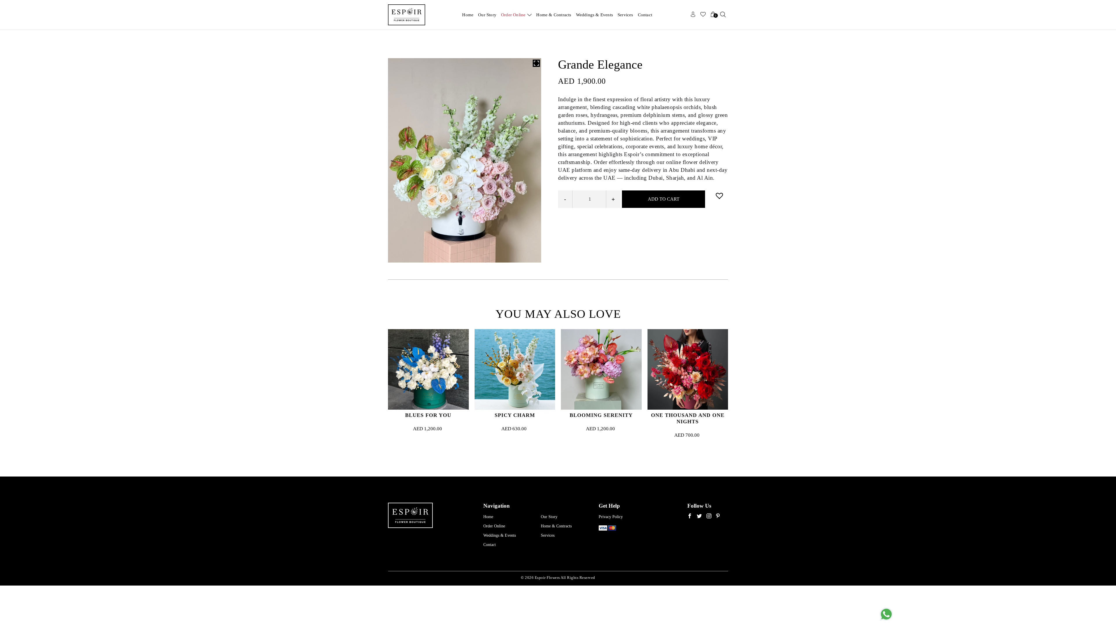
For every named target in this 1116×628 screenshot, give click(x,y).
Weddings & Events (594, 15)
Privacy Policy (611, 517)
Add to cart (663, 199)
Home (467, 15)
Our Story (487, 15)
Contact (645, 15)
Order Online (513, 15)
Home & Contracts (553, 15)
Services (625, 15)
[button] (720, 195)
